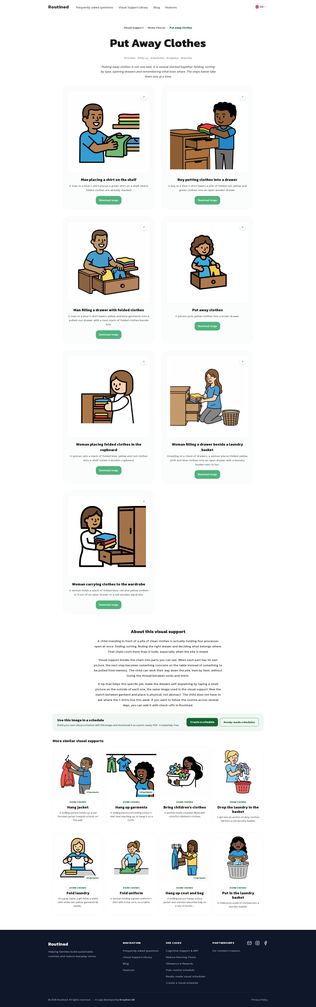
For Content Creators (226, 951)
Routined (58, 6)
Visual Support (134, 28)
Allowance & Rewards (179, 963)
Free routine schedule (180, 970)
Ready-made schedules (239, 722)
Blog (157, 7)
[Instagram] (257, 943)
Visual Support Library (133, 7)
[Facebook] (265, 943)
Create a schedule (202, 722)
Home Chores (156, 28)
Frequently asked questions (94, 7)
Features (171, 7)
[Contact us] (249, 943)
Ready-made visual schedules (185, 976)
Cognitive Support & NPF (182, 951)
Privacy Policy (259, 1000)
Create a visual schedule (182, 983)
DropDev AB (127, 1000)
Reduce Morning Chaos (181, 957)
